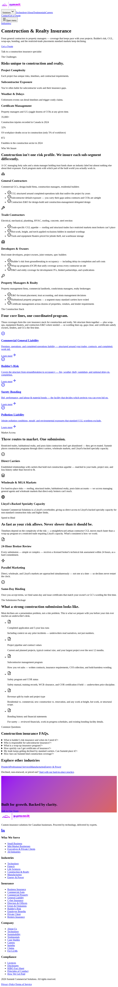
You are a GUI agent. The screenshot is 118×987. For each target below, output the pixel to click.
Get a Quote (15, 15)
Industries (6, 23)
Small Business (14, 843)
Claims (10, 948)
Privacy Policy (8, 984)
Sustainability (13, 934)
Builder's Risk (14, 908)
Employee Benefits (16, 911)
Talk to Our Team (9, 811)
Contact (5, 15)
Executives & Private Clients (21, 849)
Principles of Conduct (17, 971)
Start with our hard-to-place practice (56, 772)
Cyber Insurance (15, 900)
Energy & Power (53, 767)
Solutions (6, 13)
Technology (21, 12)
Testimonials (39, 12)
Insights (11, 945)
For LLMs (12, 951)
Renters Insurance (16, 917)
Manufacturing (37, 767)
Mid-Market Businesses (18, 846)
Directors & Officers (17, 903)
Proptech (5, 767)
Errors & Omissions (17, 906)
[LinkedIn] (3, 831)
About (30, 12)
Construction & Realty (18, 872)
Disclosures (13, 965)
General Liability (15, 897)
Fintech (11, 866)
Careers (49, 12)
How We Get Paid (16, 974)
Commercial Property (17, 895)
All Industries (13, 851)
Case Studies (13, 940)
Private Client (14, 914)
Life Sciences (13, 869)
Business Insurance (16, 889)
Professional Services (20, 767)
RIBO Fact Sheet (15, 968)
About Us (12, 928)
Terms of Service (23, 984)
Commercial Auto (16, 892)
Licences (11, 963)
